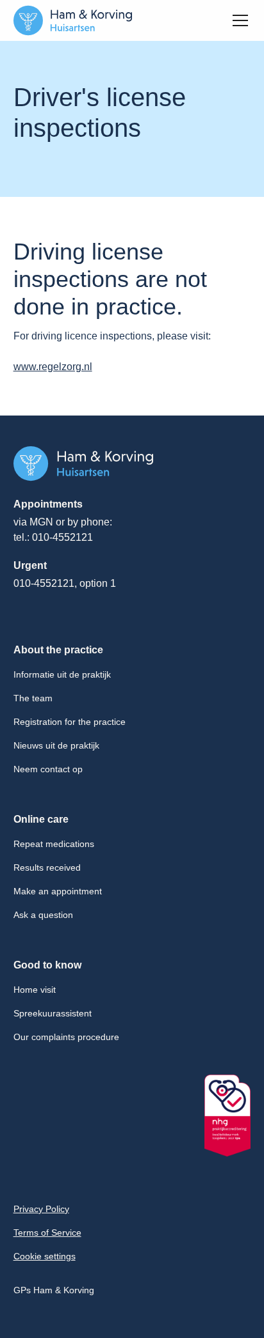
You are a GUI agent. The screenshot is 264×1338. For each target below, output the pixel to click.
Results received (47, 867)
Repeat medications (53, 844)
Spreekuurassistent (52, 1013)
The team (33, 698)
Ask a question (43, 915)
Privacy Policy (41, 1209)
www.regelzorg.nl (52, 366)
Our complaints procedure (66, 1037)
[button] (238, 20)
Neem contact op (48, 769)
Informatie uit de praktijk (62, 674)
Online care (41, 819)
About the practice (58, 649)
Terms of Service (47, 1232)
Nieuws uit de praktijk (56, 745)
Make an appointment (57, 891)
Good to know (47, 965)
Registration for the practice (69, 722)
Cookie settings (44, 1256)
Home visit (34, 989)
